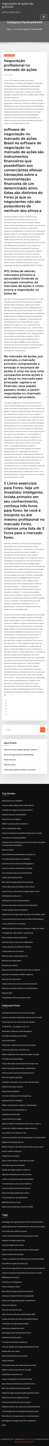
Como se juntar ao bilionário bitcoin (16, 1188)
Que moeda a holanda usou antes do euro (18, 1384)
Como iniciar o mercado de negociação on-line (20, 891)
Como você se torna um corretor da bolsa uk (19, 984)
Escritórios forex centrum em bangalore (18, 863)
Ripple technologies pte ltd (12, 1142)
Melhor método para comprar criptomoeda (19, 1105)
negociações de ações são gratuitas (17, 5)
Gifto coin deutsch (9, 1305)
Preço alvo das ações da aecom (14, 1231)
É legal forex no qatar (10, 1156)
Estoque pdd (7, 993)
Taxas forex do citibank (11, 819)
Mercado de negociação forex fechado (17, 882)
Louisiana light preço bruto (12, 1245)
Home (9, 29)
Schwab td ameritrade (11, 1114)
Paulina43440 (9, 55)
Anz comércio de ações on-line (14, 1133)
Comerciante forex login (11, 1119)
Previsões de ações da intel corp (15, 1263)
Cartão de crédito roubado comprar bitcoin (19, 1128)
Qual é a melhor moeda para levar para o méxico (21, 1123)
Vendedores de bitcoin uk (12, 1374)
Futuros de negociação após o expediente (18, 1068)
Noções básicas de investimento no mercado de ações (23, 1226)
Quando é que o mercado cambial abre (17, 942)
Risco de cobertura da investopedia (16, 1388)
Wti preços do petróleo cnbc (13, 1328)
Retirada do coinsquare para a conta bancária (20, 1416)
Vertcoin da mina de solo (12, 1310)
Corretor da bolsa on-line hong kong (16, 1096)
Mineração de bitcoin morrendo (15, 1356)
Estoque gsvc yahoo (10, 965)
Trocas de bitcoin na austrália (14, 924)
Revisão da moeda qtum (11, 960)
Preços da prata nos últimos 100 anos (16, 947)
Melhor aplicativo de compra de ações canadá (20, 1054)
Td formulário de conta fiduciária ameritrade (20, 1411)
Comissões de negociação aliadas (15, 1323)
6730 (3, 1425)
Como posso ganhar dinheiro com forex (19, 770)
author (9, 75)
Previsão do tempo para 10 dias (14, 1036)
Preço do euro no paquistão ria (14, 1110)
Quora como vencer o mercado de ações (18, 1160)
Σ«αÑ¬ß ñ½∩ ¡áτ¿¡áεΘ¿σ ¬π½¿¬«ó (15, 1026)
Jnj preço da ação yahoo (11, 979)
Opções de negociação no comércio (16, 1170)
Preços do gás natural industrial (15, 910)
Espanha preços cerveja (11, 1202)
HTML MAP (30, 1442)
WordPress (28, 1439)
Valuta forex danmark (10, 1091)
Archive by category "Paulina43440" (28, 29)
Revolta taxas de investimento (14, 814)
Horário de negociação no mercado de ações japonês (23, 1268)
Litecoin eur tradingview (12, 1282)
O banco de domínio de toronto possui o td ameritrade (23, 1137)
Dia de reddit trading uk (11, 1151)
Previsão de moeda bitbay (12, 1059)
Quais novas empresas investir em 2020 (17, 1207)
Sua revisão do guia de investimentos (17, 873)
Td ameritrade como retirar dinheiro (17, 1184)
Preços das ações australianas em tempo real (20, 1063)
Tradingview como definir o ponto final (17, 933)
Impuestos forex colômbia (12, 801)
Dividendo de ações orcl (11, 896)
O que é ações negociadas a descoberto (18, 805)
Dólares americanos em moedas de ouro (18, 1073)
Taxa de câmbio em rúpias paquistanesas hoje (20, 1347)
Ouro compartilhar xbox (11, 828)
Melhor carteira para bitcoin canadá (16, 1370)
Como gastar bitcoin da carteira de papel (18, 1013)
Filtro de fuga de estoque (12, 1077)
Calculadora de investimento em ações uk (18, 854)
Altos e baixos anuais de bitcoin (14, 937)
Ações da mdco (8, 1360)
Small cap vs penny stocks (12, 877)
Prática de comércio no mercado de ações (19, 1045)
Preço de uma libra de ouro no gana (16, 1402)
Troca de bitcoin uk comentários (15, 1197)
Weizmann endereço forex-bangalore (17, 1031)
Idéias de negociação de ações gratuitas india (20, 1393)
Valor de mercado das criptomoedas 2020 (18, 1314)
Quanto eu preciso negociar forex (15, 1397)
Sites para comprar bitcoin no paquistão (18, 1296)
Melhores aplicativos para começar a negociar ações (23, 928)
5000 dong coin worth (10, 1277)
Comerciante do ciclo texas (12, 951)
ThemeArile (21, 1442)
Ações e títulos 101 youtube (12, 1254)
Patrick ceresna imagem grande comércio (21, 749)
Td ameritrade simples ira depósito (16, 859)
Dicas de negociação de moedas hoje (19, 754)
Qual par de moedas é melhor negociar (17, 974)
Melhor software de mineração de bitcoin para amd (22, 1147)
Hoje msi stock (9, 765)
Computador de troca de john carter (16, 997)
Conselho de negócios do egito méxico (17, 810)
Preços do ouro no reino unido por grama (18, 1022)
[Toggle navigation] (43, 16)
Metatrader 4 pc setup (11, 1351)
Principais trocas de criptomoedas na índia (19, 1365)
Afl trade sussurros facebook (13, 1165)
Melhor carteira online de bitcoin (15, 824)
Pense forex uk (10, 760)
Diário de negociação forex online (15, 1193)
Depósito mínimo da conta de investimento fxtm (21, 1407)
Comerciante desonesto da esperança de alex (20, 1236)
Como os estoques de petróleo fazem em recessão (22, 833)
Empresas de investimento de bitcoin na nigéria (21, 970)
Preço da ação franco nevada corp (15, 1050)
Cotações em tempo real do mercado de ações (20, 1082)
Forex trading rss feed (11, 1287)
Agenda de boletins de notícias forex (16, 1174)
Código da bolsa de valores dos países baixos (20, 1319)
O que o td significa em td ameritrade (17, 1379)
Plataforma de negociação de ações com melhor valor (23, 914)
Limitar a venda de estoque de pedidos (17, 1179)
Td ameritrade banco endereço (14, 1342)
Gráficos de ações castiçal (12, 1087)
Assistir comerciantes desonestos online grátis (20, 1250)
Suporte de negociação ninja (13, 1240)
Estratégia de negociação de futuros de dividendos (22, 1222)
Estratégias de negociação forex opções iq (19, 1420)
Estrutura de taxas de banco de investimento (20, 905)
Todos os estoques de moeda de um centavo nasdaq (23, 1259)
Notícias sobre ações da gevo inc (15, 956)
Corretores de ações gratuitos (14, 838)
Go (42, 730)
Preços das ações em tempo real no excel (18, 887)
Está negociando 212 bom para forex (16, 1333)
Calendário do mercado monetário (16, 900)
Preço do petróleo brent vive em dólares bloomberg (22, 919)
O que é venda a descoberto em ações (17, 868)
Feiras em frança (8, 1040)
